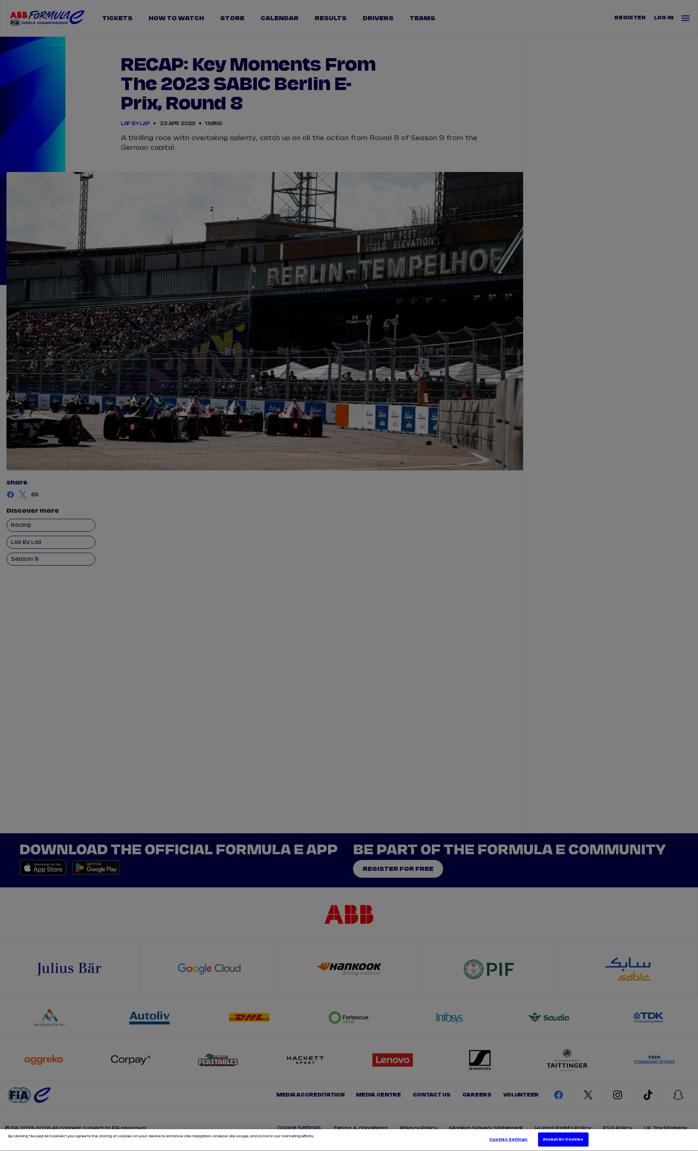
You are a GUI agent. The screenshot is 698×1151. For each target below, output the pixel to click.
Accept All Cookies (563, 1139)
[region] (349, 1140)
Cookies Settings (508, 1139)
